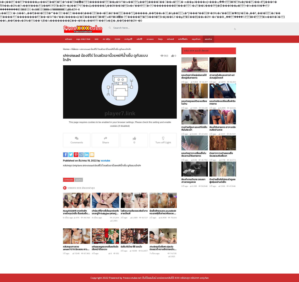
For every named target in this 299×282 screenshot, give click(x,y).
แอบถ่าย (208, 39)
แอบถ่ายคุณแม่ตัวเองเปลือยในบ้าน (194, 102)
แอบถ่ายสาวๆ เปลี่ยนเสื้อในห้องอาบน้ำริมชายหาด (193, 155)
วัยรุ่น (160, 39)
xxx (96, 39)
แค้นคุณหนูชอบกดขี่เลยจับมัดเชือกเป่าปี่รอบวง (105, 248)
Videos (74, 49)
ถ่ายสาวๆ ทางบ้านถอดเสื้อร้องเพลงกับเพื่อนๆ (221, 155)
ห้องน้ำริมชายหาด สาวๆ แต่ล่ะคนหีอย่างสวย (222, 128)
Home (66, 49)
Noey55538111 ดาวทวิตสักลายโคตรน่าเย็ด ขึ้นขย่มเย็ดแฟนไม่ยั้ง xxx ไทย (75, 213)
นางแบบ (150, 39)
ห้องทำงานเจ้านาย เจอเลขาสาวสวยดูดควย (193, 181)
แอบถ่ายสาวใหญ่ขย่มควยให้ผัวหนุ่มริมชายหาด (193, 76)
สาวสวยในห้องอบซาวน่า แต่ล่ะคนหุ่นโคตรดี (221, 76)
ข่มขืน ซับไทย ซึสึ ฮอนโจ (131, 246)
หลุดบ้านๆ (196, 39)
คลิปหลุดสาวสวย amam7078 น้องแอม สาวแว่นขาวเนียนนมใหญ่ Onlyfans (76, 249)
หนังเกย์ (170, 39)
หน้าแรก (68, 39)
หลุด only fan (83, 39)
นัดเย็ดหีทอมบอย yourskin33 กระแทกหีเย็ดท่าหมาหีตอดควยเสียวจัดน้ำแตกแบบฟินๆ (163, 213)
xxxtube (105, 160)
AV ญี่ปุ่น (106, 39)
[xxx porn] (83, 29)
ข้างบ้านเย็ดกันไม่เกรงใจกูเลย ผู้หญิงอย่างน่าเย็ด (222, 181)
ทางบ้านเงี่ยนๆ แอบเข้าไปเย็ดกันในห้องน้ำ (194, 128)
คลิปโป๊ (139, 39)
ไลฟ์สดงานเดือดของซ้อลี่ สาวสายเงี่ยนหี (134, 212)
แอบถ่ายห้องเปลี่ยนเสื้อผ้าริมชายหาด (222, 102)
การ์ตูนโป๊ (128, 39)
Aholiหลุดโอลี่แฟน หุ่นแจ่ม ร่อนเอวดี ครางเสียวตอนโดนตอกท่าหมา (162, 249)
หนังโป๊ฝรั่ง (183, 39)
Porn (117, 39)
